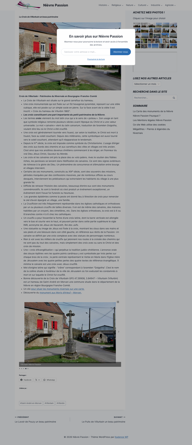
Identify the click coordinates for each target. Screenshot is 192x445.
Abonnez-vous (120, 51)
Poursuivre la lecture (96, 59)
